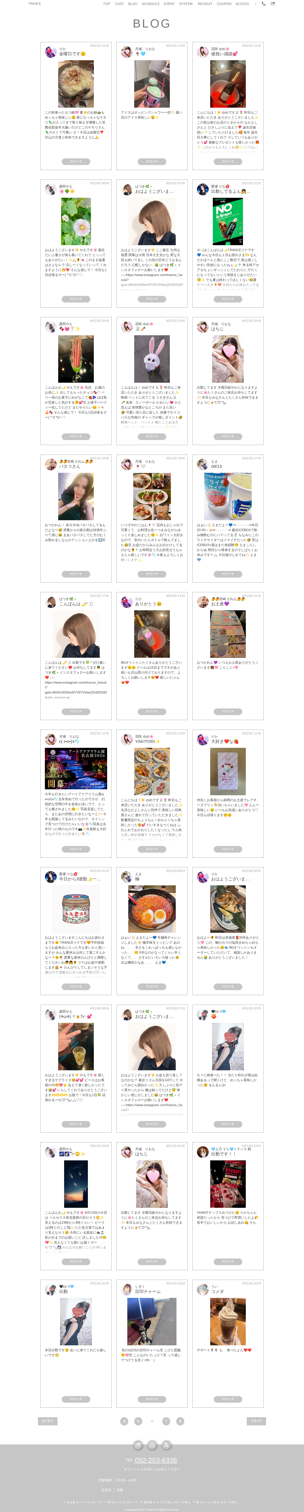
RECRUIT (205, 4)
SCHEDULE (151, 4)
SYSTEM (186, 4)
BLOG (133, 4)
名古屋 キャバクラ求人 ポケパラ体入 (166, 1502)
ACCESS (242, 4)
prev (48, 1420)
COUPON (224, 4)
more (76, 161)
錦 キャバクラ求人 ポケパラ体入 (217, 1502)
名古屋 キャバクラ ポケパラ (84, 1502)
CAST (119, 4)
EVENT (169, 4)
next (256, 1420)
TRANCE (34, 3)
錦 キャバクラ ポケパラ (123, 1502)
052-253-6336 (156, 1460)
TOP (106, 4)
